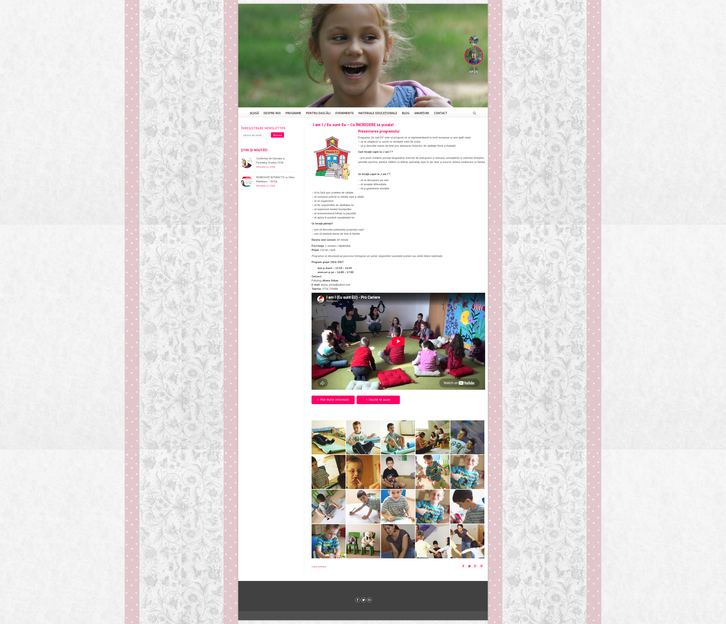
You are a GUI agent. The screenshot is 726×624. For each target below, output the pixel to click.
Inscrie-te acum (379, 400)
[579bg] (329, 507)
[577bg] (433, 472)
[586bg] (398, 541)
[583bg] (467, 507)
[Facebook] (357, 599)
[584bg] (329, 541)
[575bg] (363, 472)
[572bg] (433, 437)
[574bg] (329, 472)
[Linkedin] (369, 599)
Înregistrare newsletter (263, 128)
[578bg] (467, 472)
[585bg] (363, 541)
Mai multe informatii (334, 400)
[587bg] (433, 541)
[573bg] (467, 437)
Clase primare (319, 566)
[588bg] (467, 541)
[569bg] (329, 437)
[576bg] (398, 472)
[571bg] (398, 437)
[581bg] (398, 507)
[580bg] (363, 507)
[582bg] (433, 507)
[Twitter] (363, 599)
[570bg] (363, 437)
